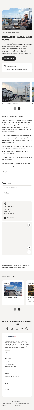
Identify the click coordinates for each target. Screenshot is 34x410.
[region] (17, 238)
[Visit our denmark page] (7, 328)
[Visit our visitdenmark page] (17, 328)
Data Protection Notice (6, 404)
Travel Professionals (10, 366)
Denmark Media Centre (12, 376)
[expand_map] (29, 225)
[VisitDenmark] (10, 336)
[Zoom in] (29, 248)
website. (9, 159)
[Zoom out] (29, 252)
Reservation (8, 58)
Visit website (11, 66)
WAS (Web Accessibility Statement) (22, 404)
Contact (7, 389)
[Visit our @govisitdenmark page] (21, 328)
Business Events (9, 364)
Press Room (8, 362)
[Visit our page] (12, 328)
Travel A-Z (7, 387)
